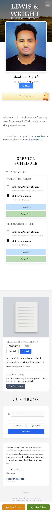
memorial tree (38, 136)
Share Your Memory (16, 386)
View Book (12, 351)
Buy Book (25, 351)
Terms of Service (32, 500)
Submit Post (26, 432)
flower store (35, 139)
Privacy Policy (20, 500)
